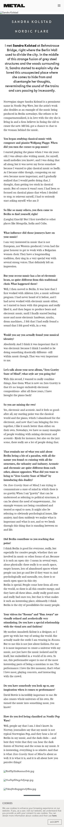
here (54, 816)
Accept (54, 822)
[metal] (14, 5)
